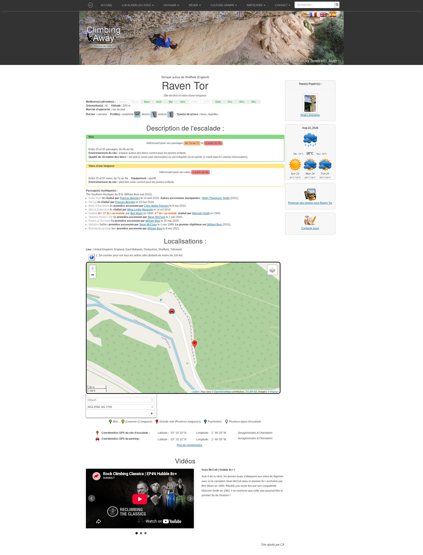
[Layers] (272, 270)
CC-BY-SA (251, 391)
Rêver (193, 5)
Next (190, 498)
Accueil (106, 5)
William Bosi (152, 220)
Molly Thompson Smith (216, 198)
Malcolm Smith (201, 213)
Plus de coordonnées (189, 445)
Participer (254, 5)
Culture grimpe (222, 5)
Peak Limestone (310, 115)
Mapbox (274, 391)
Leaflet (195, 391)
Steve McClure (156, 217)
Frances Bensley (130, 198)
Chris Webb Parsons (156, 205)
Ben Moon (136, 213)
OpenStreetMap (222, 391)
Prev (91, 498)
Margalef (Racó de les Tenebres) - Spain (306, 61)
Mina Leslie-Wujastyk (140, 209)
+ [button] (92, 268)
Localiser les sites (136, 5)
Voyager (169, 5)
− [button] (92, 275)
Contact (281, 5)
